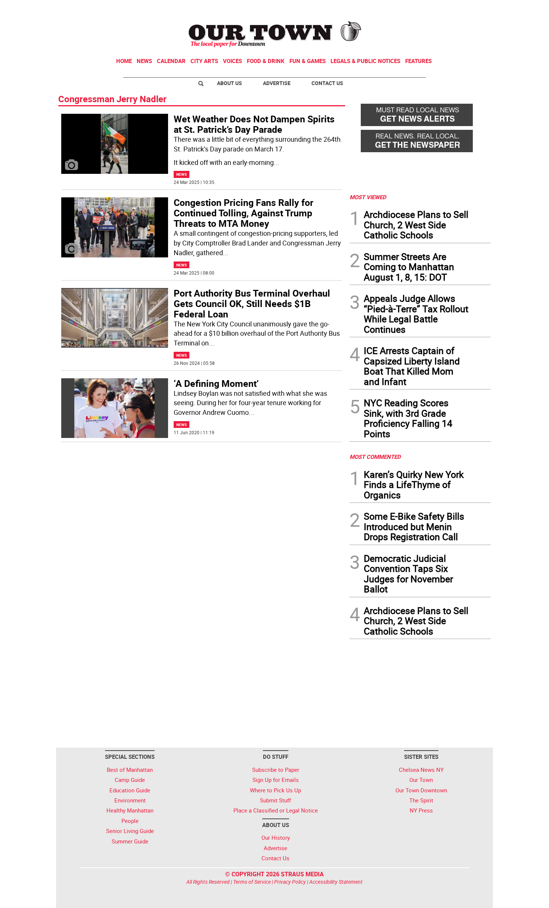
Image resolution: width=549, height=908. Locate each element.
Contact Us (327, 83)
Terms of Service (252, 881)
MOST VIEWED (368, 197)
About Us (229, 83)
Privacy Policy (290, 881)
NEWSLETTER (430, 9)
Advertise (277, 83)
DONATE (472, 9)
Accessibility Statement (336, 881)
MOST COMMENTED (375, 456)
